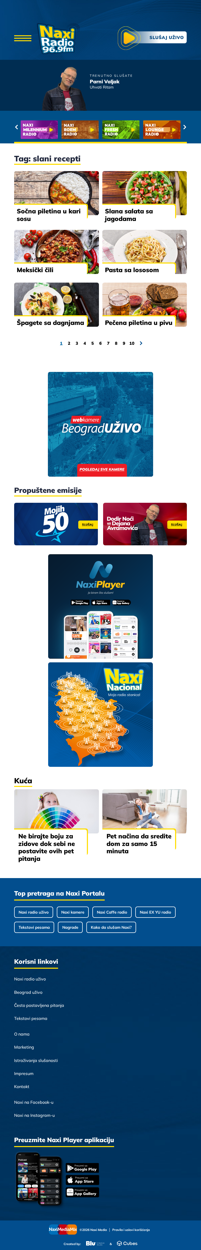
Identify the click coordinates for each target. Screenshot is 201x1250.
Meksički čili (35, 270)
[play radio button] (152, 38)
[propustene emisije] (56, 524)
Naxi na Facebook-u (33, 1102)
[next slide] (184, 127)
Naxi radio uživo (34, 912)
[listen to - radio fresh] (66, 129)
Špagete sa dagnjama (50, 322)
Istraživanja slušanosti (36, 1060)
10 (132, 343)
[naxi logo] (58, 38)
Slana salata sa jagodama (129, 215)
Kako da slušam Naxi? (111, 927)
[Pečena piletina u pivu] (144, 305)
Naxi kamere (72, 912)
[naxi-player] (100, 607)
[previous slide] (16, 127)
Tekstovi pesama (34, 927)
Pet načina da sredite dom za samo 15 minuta (139, 843)
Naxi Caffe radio (112, 912)
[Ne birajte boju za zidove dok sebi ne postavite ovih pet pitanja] (56, 811)
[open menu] (22, 38)
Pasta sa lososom (132, 270)
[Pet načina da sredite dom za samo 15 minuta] (144, 811)
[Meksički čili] (56, 252)
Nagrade (70, 927)
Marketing (24, 1047)
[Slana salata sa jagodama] (144, 193)
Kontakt (21, 1086)
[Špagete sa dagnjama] (56, 305)
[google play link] (82, 1168)
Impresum (24, 1073)
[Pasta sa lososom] (144, 252)
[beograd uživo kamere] (100, 425)
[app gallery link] (82, 1193)
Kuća (23, 780)
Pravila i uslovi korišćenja (131, 1230)
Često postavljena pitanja (39, 1005)
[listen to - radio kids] (148, 129)
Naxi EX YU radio (155, 912)
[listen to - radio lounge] (107, 129)
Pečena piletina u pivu (138, 322)
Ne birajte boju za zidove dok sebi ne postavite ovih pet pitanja (46, 847)
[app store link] (82, 1180)
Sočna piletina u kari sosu (49, 215)
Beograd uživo (28, 992)
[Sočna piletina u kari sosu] (56, 193)
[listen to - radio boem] (25, 129)
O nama (22, 1034)
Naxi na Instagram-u (34, 1115)
